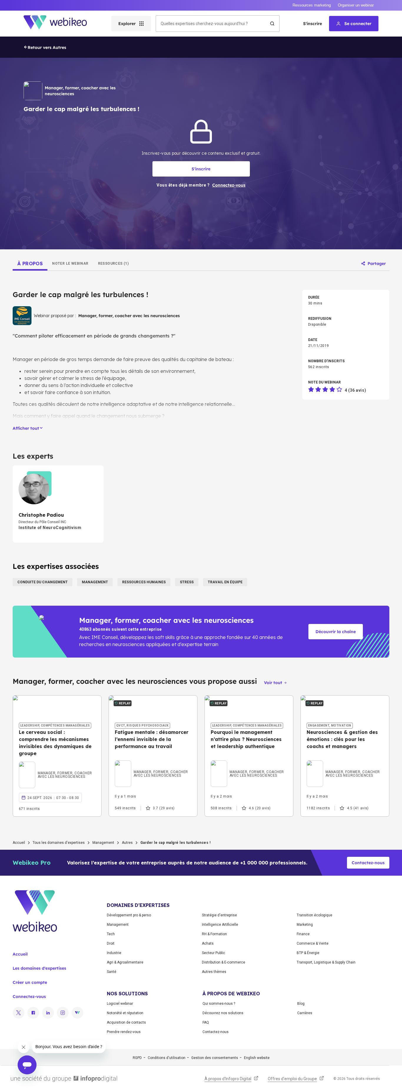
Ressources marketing (312, 5)
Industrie (114, 953)
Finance (303, 934)
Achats (208, 943)
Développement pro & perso (129, 915)
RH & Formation (214, 934)
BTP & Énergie (308, 953)
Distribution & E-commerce (223, 962)
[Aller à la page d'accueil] (60, 23)
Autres (127, 843)
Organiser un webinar (356, 5)
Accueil (19, 843)
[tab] (30, 263)
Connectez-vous (29, 996)
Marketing (305, 925)
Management (103, 843)
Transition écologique (314, 915)
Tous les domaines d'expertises (59, 843)
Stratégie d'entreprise (219, 915)
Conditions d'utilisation (166, 1058)
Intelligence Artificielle (220, 925)
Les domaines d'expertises (39, 968)
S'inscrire (312, 23)
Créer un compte (30, 982)
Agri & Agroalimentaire (125, 962)
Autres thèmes (214, 972)
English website (257, 1058)
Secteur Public (213, 953)
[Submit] (272, 23)
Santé (111, 972)
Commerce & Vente (312, 943)
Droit (110, 943)
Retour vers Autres (47, 47)
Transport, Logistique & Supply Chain (326, 962)
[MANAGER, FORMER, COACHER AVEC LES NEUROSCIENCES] (57, 768)
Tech (111, 934)
